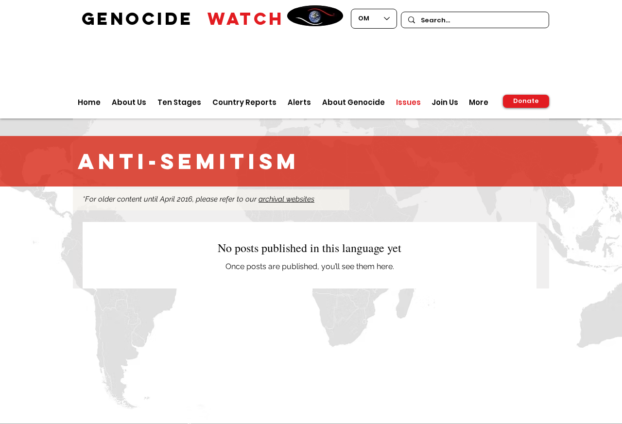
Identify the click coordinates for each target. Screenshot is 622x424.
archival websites (286, 199)
